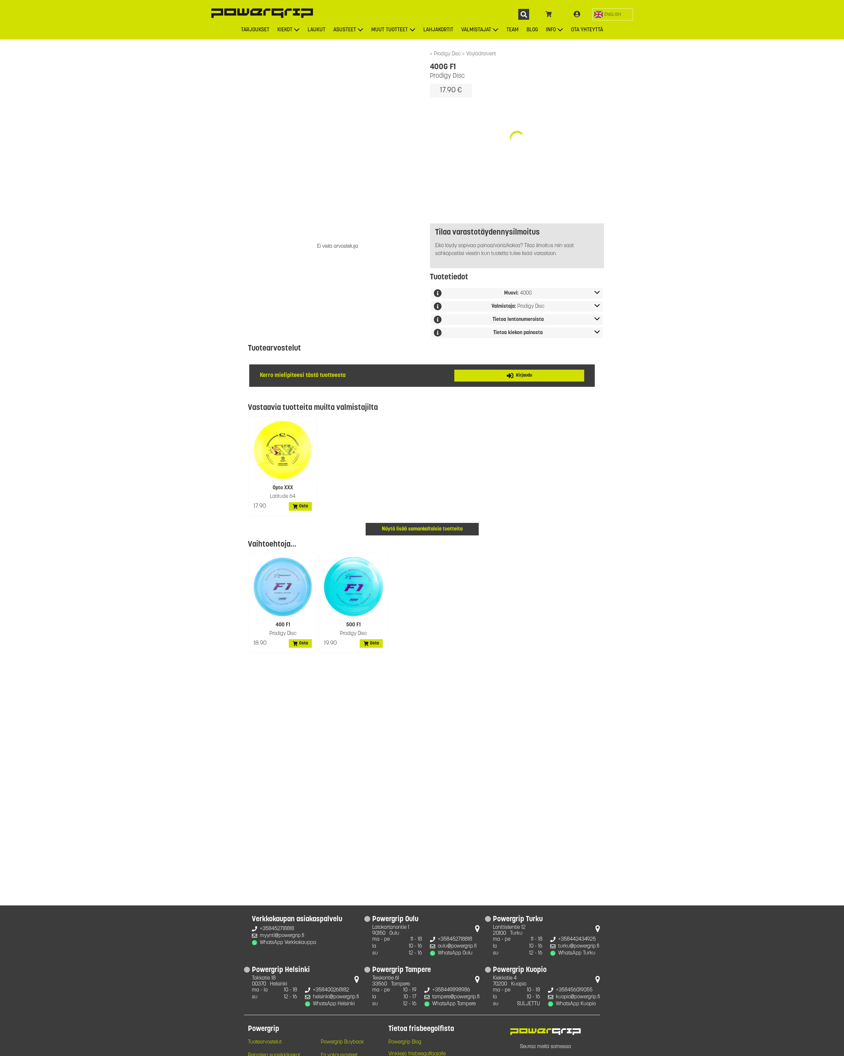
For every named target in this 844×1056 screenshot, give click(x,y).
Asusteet (344, 30)
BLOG (532, 30)
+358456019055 (574, 990)
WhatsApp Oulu (455, 953)
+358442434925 (577, 939)
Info (551, 30)
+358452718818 (277, 928)
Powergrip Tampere (401, 970)
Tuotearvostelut (265, 1042)
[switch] (612, 14)
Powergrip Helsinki (281, 970)
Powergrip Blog (404, 1042)
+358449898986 (451, 990)
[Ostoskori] (548, 14)
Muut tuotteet (389, 30)
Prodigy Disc (448, 54)
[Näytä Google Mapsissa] (477, 930)
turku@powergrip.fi (578, 946)
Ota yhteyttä (587, 30)
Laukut (316, 30)
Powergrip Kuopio (520, 970)
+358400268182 (331, 990)
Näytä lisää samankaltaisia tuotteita (422, 529)
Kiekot (284, 30)
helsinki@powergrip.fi (336, 997)
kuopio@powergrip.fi (578, 997)
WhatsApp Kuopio (576, 1004)
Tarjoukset (255, 30)
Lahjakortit (438, 30)
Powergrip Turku (518, 919)
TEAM (512, 30)
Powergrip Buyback (342, 1042)
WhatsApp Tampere (454, 1004)
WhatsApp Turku (576, 953)
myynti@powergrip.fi (282, 935)
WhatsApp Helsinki (334, 1004)
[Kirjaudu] (577, 14)
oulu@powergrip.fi (457, 946)
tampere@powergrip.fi (456, 997)
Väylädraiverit (481, 54)
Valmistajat (476, 30)
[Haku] (523, 14)
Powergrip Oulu (395, 919)
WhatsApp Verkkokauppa (288, 942)
